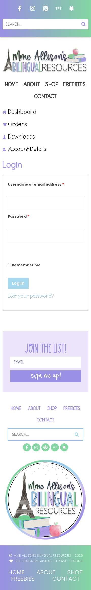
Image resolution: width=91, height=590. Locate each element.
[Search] (83, 24)
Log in (18, 283)
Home (12, 84)
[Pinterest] (45, 8)
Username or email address (44, 183)
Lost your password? (31, 296)
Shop (52, 84)
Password (27, 216)
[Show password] (9, 248)
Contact (45, 96)
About (32, 84)
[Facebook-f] (20, 8)
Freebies (74, 84)
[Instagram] (32, 8)
